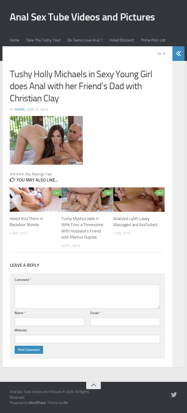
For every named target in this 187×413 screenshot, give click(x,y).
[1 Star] (11, 174)
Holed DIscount (121, 40)
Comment (23, 280)
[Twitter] (173, 395)
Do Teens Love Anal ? (85, 40)
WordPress (37, 403)
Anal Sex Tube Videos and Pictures (82, 17)
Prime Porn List (153, 40)
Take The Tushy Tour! (43, 40)
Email (95, 313)
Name (20, 313)
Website (21, 330)
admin (20, 109)
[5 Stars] (22, 174)
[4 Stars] (20, 174)
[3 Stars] (17, 174)
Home (14, 40)
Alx (65, 403)
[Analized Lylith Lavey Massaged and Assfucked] (139, 199)
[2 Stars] (14, 174)
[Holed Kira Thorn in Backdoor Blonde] (35, 199)
